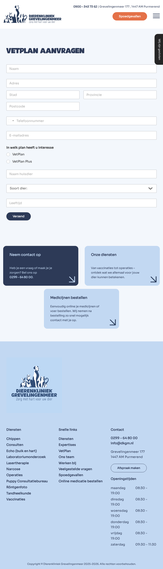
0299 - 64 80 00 (124, 438)
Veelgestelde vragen (75, 469)
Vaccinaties (15, 499)
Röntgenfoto (16, 487)
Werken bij (67, 463)
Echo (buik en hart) (21, 451)
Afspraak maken (128, 468)
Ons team (66, 457)
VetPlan (18, 154)
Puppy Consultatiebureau (27, 481)
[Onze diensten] (122, 266)
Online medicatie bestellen (81, 481)
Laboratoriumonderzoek (26, 457)
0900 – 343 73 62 (85, 6)
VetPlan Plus (22, 162)
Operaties (14, 475)
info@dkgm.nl (122, 443)
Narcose (13, 469)
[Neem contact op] (40, 266)
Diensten (66, 439)
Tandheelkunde (18, 493)
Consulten (14, 445)
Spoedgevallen (130, 16)
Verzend (18, 216)
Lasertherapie (17, 463)
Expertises (67, 445)
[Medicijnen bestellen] (81, 309)
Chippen (13, 439)
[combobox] (10, 121)
